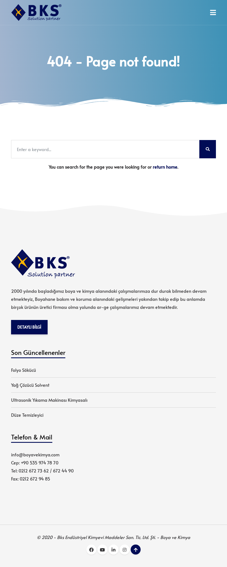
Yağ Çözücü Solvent (30, 385)
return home (165, 167)
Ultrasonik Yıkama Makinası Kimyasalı (49, 400)
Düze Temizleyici (27, 415)
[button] (213, 12)
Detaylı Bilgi (29, 327)
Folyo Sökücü (23, 370)
